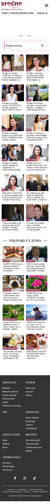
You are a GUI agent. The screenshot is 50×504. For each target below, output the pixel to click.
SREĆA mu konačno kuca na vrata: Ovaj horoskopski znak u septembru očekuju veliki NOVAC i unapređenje (36, 267)
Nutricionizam (8, 399)
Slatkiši (6, 261)
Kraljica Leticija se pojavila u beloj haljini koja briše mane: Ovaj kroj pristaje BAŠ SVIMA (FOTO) (37, 136)
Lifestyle (32, 412)
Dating (28, 395)
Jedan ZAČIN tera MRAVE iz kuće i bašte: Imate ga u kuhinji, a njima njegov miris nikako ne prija (12, 325)
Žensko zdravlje (9, 395)
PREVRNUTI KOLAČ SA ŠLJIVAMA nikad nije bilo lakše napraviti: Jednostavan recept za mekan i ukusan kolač (36, 354)
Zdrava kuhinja (32, 444)
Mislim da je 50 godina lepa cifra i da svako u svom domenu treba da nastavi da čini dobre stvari (37, 166)
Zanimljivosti (31, 428)
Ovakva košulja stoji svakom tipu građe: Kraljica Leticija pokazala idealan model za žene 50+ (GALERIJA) (11, 226)
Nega (4, 440)
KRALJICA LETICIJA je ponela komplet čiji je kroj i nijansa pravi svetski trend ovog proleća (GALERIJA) (12, 196)
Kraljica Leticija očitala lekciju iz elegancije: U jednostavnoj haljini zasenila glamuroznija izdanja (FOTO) (12, 166)
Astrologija (11, 457)
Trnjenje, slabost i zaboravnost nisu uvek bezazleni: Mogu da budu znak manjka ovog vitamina (12, 296)
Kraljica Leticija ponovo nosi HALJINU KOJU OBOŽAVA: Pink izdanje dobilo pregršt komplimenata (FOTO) (12, 136)
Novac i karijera (32, 418)
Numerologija (8, 466)
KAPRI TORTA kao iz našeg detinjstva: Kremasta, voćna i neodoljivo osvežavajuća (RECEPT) (13, 267)
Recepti (31, 434)
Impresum (11, 490)
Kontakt (26, 492)
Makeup (6, 444)
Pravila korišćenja (36, 490)
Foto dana (6, 70)
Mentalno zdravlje (10, 392)
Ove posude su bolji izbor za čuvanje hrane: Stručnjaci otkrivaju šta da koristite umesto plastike (12, 354)
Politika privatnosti (40, 492)
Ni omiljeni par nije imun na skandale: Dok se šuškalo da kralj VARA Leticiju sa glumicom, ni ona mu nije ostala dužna (37, 196)
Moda (28, 100)
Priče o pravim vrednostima (18, 13)
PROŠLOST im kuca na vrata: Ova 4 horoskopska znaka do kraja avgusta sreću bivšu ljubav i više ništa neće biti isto (36, 325)
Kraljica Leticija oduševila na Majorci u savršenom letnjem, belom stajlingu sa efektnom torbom (12, 76)
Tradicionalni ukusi (34, 447)
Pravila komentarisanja (12, 492)
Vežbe (5, 402)
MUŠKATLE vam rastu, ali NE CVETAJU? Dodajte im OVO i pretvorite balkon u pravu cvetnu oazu (36, 296)
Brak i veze (30, 388)
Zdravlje (42, 13)
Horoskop (30, 261)
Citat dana (30, 160)
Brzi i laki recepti (33, 440)
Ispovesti (29, 392)
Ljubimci (29, 425)
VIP (27, 70)
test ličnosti (7, 470)
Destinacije (30, 421)
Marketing (22, 490)
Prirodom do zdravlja (11, 406)
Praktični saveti (33, 290)
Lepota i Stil (11, 434)
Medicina (7, 290)
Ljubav (31, 382)
